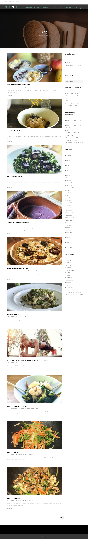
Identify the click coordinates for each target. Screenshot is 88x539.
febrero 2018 (69, 235)
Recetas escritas (30, 133)
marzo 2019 (69, 202)
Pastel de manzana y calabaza (73, 103)
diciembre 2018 (69, 210)
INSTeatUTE (37, 7)
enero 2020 (68, 180)
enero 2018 (68, 237)
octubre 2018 (69, 215)
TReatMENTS (45, 7)
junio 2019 (68, 195)
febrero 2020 (69, 178)
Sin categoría (24, 87)
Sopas (26, 224)
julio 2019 (68, 192)
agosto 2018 (69, 220)
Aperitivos (68, 260)
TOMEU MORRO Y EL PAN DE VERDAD (74, 142)
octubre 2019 (69, 185)
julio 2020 (68, 168)
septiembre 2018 (70, 217)
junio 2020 (68, 170)
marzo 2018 (69, 232)
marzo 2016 (69, 247)
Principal (68, 275)
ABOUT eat (68, 7)
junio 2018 (68, 225)
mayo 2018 (68, 227)
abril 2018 (68, 230)
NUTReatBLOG (28, 7)
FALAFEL (74, 130)
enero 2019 (68, 207)
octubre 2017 (69, 245)
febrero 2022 (69, 155)
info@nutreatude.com (10, 3)
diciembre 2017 (69, 240)
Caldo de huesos (70, 100)
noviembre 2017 (69, 242)
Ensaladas (23, 179)
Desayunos (18, 133)
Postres (24, 133)
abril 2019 (68, 200)
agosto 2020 (69, 165)
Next (61, 517)
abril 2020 (68, 175)
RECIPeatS (53, 7)
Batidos (68, 262)
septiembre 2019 (70, 187)
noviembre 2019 (69, 183)
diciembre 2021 (69, 158)
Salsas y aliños (69, 280)
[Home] (12, 7)
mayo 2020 (68, 173)
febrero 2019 (69, 205)
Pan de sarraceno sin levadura (73, 93)
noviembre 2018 (69, 212)
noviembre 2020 (69, 163)
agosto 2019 (69, 190)
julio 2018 (68, 222)
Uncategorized (69, 287)
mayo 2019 (68, 197)
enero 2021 (68, 160)
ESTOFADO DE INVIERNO (71, 105)
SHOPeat (61, 7)
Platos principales (25, 270)
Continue (9, 95)
